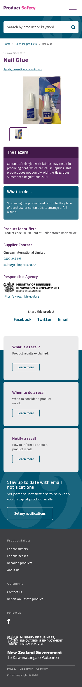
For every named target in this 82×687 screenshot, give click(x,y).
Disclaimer (26, 668)
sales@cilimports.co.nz (19, 265)
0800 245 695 (12, 258)
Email (63, 319)
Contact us (14, 592)
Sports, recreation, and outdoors (22, 69)
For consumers (17, 549)
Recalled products (26, 44)
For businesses (17, 556)
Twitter (44, 319)
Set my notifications (30, 513)
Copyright (42, 668)
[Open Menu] (73, 8)
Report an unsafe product (25, 599)
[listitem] (41, 358)
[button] (42, 100)
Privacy (11, 668)
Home (6, 44)
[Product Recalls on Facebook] (8, 620)
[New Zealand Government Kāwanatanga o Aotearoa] (34, 655)
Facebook (22, 319)
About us (13, 570)
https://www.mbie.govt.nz (21, 296)
